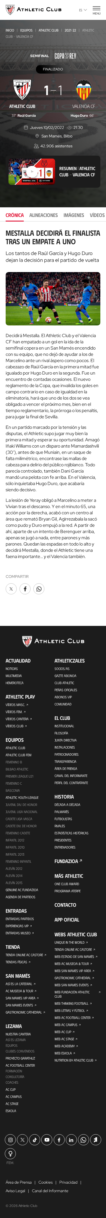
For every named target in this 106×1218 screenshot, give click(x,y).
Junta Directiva (66, 740)
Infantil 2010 (15, 847)
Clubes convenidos (20, 1051)
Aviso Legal (15, 1190)
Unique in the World (70, 942)
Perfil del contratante (71, 783)
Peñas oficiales (66, 690)
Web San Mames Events (72, 985)
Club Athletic (64, 683)
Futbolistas (63, 819)
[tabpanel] (53, 412)
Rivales (60, 826)
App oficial (67, 919)
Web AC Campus (66, 1025)
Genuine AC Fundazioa (22, 890)
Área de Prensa (66, 768)
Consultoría (15, 1077)
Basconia (13, 790)
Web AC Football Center (72, 1017)
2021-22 (70, 30)
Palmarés (62, 812)
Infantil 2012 (15, 840)
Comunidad (63, 704)
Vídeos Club (14, 726)
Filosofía (61, 733)
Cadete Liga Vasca (19, 819)
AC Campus (14, 1096)
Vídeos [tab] (97, 215)
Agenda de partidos (20, 897)
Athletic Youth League (22, 797)
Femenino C (14, 783)
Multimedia (14, 676)
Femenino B (14, 762)
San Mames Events (19, 1005)
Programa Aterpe (68, 891)
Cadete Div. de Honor (21, 826)
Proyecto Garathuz (20, 1058)
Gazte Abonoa (65, 676)
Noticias (12, 668)
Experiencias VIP (17, 926)
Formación (14, 1071)
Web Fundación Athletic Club (72, 994)
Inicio (10, 30)
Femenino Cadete (18, 833)
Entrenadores (65, 847)
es (80, 10)
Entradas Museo (18, 933)
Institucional (64, 726)
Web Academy (65, 1046)
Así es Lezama (16, 1040)
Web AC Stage (64, 1039)
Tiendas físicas (16, 962)
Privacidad (68, 1182)
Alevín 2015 (14, 883)
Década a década (67, 805)
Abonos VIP (63, 697)
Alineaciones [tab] (43, 215)
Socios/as (62, 668)
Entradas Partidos (20, 919)
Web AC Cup (63, 1032)
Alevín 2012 (14, 868)
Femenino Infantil (18, 861)
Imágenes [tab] (74, 215)
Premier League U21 (19, 776)
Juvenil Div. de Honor (21, 805)
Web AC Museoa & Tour (72, 964)
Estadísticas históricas (71, 833)
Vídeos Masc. (15, 705)
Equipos (26, 30)
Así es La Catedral (19, 984)
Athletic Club (49, 30)
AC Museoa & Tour (19, 991)
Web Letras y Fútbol (70, 1010)
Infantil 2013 (15, 854)
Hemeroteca (14, 683)
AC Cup (11, 1089)
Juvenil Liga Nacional (22, 812)
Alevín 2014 (14, 876)
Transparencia (65, 761)
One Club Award (67, 884)
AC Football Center (20, 1065)
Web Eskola (63, 1053)
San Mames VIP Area (20, 998)
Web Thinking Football (71, 1003)
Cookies (45, 1182)
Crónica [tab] (15, 215)
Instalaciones (65, 747)
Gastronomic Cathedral (24, 1012)
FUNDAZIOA (66, 861)
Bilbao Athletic (17, 769)
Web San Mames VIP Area (73, 971)
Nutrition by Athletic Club (74, 1060)
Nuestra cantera (18, 1034)
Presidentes (63, 840)
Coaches (12, 1082)
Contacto (65, 905)
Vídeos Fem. (14, 712)
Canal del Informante (71, 776)
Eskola (11, 1111)
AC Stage (12, 1104)
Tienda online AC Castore (24, 955)
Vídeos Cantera (17, 719)
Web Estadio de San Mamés (74, 956)
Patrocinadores (67, 754)
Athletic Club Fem (18, 755)
